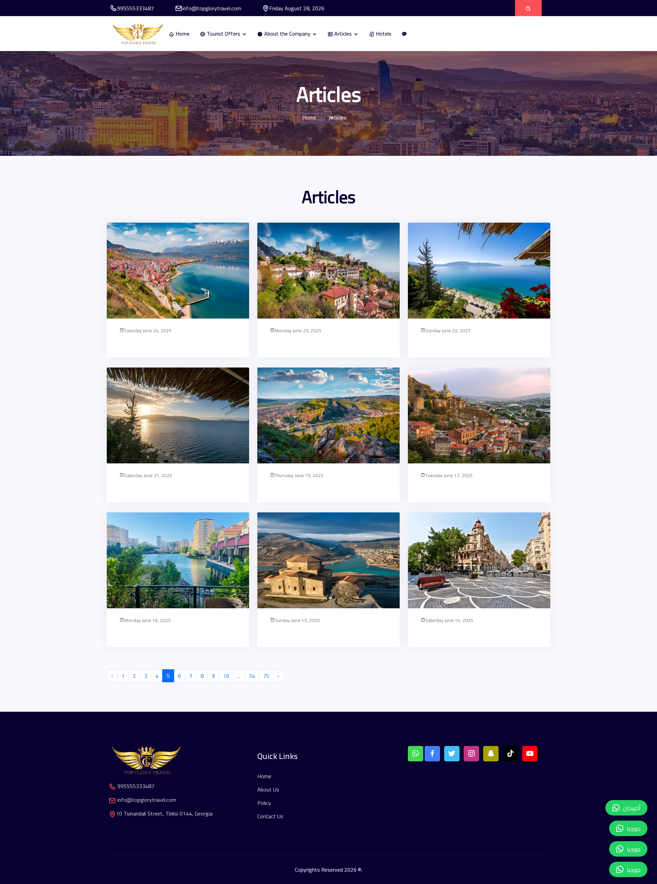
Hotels (382, 33)
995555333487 (135, 8)
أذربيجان (632, 808)
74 (252, 676)
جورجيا (634, 869)
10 (226, 676)
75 (266, 676)
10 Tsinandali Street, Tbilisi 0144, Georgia (164, 813)
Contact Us (270, 816)
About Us (268, 789)
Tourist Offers (223, 33)
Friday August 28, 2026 (296, 8)
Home (182, 33)
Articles (343, 33)
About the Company (287, 33)
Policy (264, 803)
